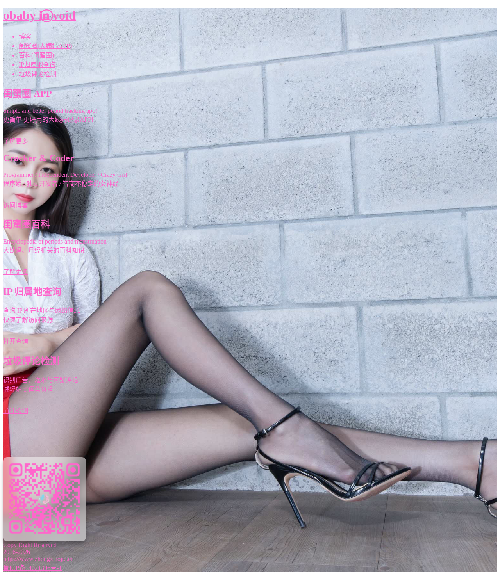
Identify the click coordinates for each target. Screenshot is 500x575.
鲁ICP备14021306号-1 (32, 567)
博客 (25, 36)
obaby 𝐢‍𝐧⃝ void (39, 15)
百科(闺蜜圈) (36, 55)
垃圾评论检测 (37, 74)
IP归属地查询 (37, 64)
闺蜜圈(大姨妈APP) (45, 46)
